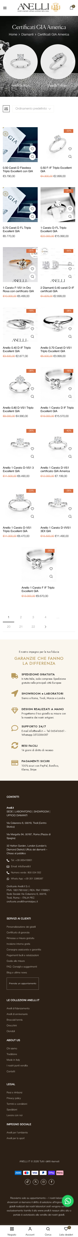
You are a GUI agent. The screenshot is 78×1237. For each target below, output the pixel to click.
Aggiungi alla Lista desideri (32, 149)
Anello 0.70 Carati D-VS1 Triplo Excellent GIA (56, 350)
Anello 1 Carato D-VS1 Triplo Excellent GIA (17, 530)
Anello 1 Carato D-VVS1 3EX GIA (56, 530)
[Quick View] (32, 156)
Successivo (45, 627)
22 (33, 627)
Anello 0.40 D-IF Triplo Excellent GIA (17, 350)
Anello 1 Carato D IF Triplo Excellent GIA (57, 410)
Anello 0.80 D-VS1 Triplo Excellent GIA (18, 410)
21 (21, 627)
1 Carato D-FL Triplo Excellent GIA (53, 230)
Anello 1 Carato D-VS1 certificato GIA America (55, 470)
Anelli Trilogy (57, 85)
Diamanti (27, 34)
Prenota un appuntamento (22, 984)
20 (8, 627)
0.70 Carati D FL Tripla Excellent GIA (17, 230)
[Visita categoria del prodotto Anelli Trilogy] (58, 61)
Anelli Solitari (20, 85)
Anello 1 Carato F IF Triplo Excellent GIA (38, 590)
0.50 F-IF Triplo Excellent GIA (56, 170)
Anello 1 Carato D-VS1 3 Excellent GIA (18, 470)
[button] (71, 8)
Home (13, 34)
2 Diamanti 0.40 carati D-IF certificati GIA (57, 290)
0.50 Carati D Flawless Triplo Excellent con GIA (18, 170)
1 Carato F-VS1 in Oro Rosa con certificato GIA (18, 290)
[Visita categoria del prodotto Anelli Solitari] (20, 61)
